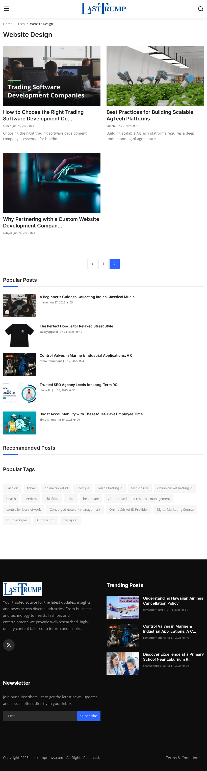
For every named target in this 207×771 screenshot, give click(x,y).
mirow (44, 302)
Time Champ (48, 419)
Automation (45, 520)
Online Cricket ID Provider (128, 509)
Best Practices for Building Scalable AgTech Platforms (150, 115)
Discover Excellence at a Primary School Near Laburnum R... (173, 657)
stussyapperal (49, 331)
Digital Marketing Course (175, 509)
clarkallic (45, 390)
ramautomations (51, 361)
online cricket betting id (174, 488)
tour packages (17, 520)
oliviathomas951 (154, 609)
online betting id (110, 488)
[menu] (6, 8)
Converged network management (75, 509)
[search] (200, 8)
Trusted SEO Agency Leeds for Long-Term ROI (79, 384)
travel (31, 488)
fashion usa (139, 488)
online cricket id (56, 488)
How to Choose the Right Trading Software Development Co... (43, 115)
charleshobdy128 (154, 665)
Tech (21, 23)
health (11, 498)
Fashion (12, 488)
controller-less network (23, 509)
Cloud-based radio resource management (139, 498)
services (31, 498)
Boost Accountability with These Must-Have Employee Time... (93, 414)
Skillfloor (52, 498)
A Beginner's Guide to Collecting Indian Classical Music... (89, 297)
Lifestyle (83, 488)
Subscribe (88, 715)
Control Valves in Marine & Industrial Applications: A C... (88, 355)
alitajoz (7, 233)
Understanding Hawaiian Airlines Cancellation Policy (173, 601)
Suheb (7, 126)
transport (70, 520)
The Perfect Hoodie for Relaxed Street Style (76, 326)
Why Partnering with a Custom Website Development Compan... (51, 222)
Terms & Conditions (183, 757)
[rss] (9, 645)
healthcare (91, 498)
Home (7, 23)
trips (70, 498)
